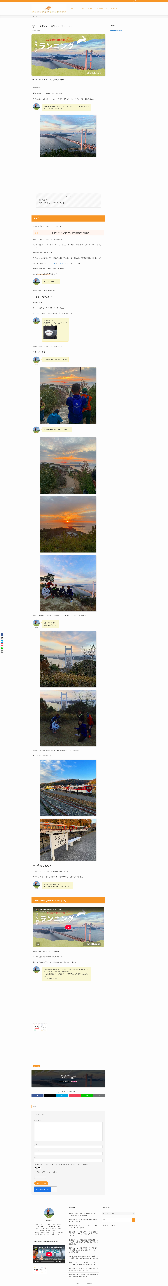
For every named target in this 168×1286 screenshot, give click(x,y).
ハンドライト (51, 263)
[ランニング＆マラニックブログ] (48, 8)
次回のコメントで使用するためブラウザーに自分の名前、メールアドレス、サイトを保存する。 (62, 1164)
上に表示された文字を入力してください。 (46, 1172)
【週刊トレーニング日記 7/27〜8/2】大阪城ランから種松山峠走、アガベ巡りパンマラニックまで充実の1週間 (83, 1250)
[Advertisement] (68, 174)
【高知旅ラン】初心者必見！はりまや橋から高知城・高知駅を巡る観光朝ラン (83, 1275)
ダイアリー (44, 200)
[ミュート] (60, 1262)
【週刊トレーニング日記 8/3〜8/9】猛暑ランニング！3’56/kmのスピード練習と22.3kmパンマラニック (83, 1234)
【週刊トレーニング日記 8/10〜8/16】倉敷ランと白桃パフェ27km (83, 1220)
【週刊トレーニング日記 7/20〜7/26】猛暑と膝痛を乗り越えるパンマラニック (83, 1269)
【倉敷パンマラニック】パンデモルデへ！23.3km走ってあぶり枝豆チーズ (82, 1214)
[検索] (135, 1)
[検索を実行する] (133, 1220)
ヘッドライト (61, 263)
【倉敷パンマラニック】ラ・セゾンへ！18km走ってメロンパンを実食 (83, 1226)
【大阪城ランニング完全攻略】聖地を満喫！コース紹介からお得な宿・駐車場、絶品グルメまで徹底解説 (83, 1242)
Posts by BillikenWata (116, 30)
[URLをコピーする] (99, 1095)
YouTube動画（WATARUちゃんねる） (53, 203)
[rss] (133, 1)
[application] (49, 1254)
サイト (36, 1157)
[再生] (35, 1262)
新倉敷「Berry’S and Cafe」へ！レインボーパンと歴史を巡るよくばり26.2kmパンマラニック (83, 1257)
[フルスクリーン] (63, 1262)
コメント (37, 1120)
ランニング (36, 1066)
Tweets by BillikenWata (109, 1225)
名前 (36, 1144)
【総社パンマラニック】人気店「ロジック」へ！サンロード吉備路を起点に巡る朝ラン (83, 1263)
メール (37, 1150)
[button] (37, 1095)
